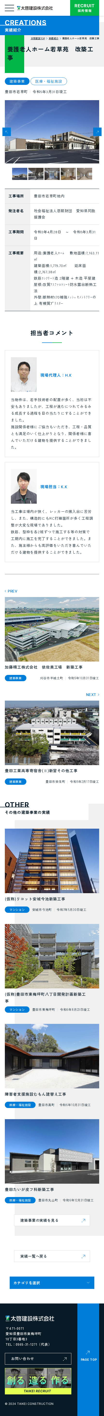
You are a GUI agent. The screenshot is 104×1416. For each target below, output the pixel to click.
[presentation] (6, 132)
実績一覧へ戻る (33, 1256)
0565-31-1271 (26, 1344)
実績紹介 (54, 38)
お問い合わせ (22, 1358)
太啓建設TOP (38, 38)
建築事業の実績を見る (39, 1220)
